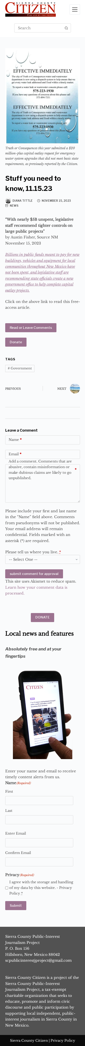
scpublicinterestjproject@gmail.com (38, 960)
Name (15, 439)
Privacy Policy (63, 1040)
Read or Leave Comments (31, 328)
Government (20, 368)
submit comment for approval (34, 574)
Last (8, 810)
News (14, 205)
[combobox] (38, 27)
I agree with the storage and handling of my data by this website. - (41, 887)
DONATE (42, 617)
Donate (16, 342)
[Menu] (75, 9)
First (9, 791)
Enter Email (15, 833)
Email (15, 454)
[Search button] (66, 28)
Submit (16, 906)
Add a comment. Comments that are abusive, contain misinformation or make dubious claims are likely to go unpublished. (43, 469)
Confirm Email (18, 853)
